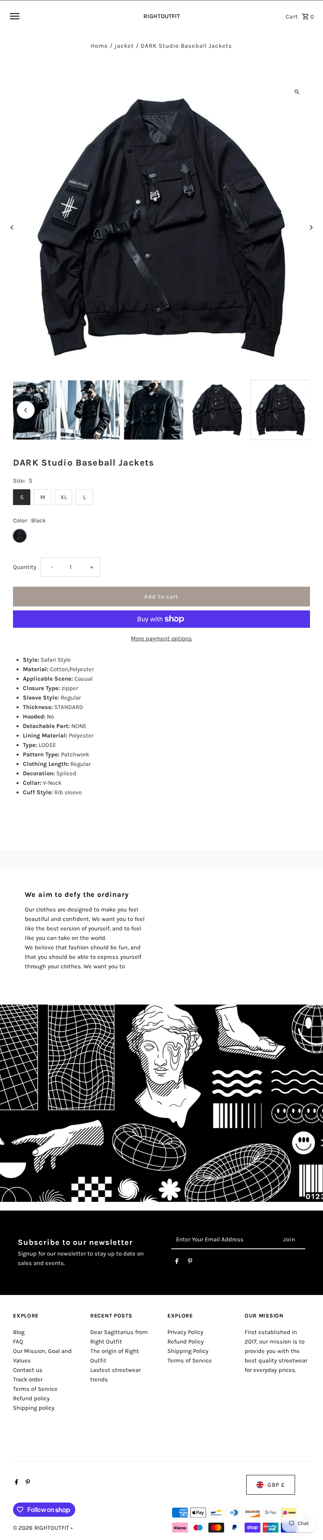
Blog (18, 1332)
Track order (28, 1379)
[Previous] (12, 227)
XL (63, 497)
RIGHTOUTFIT (161, 16)
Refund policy (31, 1398)
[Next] (311, 227)
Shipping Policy (187, 1351)
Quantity (24, 567)
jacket (124, 45)
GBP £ (276, 1484)
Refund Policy (185, 1341)
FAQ (18, 1341)
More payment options (161, 638)
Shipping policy (33, 1407)
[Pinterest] (190, 1262)
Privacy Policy (185, 1332)
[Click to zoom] (297, 92)
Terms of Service (35, 1388)
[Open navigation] (72, 16)
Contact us (28, 1369)
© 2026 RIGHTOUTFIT (42, 1527)
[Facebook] (176, 1262)
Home (99, 45)
